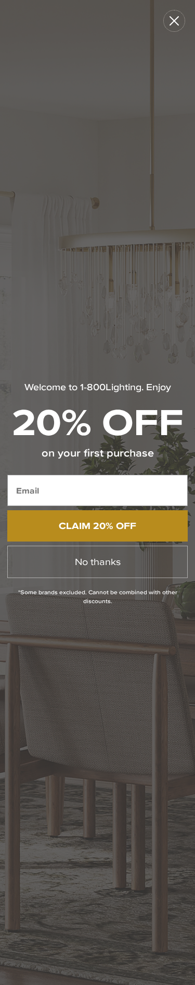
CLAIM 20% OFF (97, 526)
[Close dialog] (174, 20)
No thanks (98, 562)
